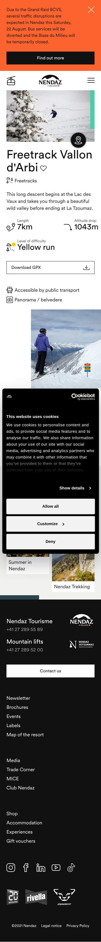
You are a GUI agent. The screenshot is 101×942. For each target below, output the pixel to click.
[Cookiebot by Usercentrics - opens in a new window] (72, 396)
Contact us (50, 671)
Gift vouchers (20, 841)
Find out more (50, 58)
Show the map (78, 140)
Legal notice (51, 925)
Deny (50, 541)
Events (13, 716)
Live (11, 80)
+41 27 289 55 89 (24, 629)
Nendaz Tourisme (82, 620)
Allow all (50, 506)
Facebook (26, 867)
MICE (12, 778)
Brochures (17, 707)
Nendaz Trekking (72, 586)
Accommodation (24, 823)
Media (13, 760)
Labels (13, 725)
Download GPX (26, 267)
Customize (47, 524)
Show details (72, 488)
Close (91, 9)
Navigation (91, 80)
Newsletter (18, 698)
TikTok (71, 867)
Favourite (43, 168)
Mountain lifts (24, 641)
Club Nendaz (20, 788)
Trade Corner (20, 769)
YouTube (56, 867)
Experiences (19, 832)
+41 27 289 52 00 (24, 650)
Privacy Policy (78, 925)
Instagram (10, 867)
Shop (12, 813)
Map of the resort (25, 734)
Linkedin (41, 867)
